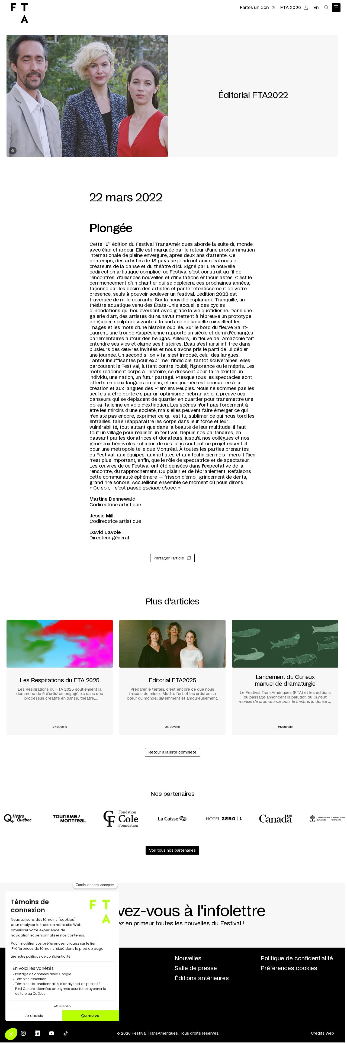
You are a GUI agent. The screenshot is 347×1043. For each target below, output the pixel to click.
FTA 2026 (290, 7)
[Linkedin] (37, 1033)
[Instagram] (23, 1033)
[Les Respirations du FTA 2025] (60, 677)
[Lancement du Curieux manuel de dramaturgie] (285, 677)
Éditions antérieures (202, 978)
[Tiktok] (66, 1033)
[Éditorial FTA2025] (172, 677)
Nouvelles (188, 958)
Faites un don (254, 7)
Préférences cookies (289, 968)
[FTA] (19, 13)
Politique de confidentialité (297, 958)
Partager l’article (169, 558)
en (316, 7)
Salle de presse (196, 968)
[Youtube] (51, 1033)
